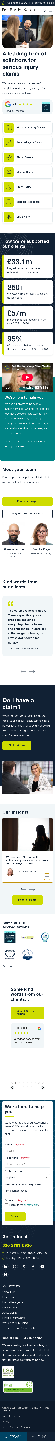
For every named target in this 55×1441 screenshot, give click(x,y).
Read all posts (27, 900)
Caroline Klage (41, 550)
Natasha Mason (29, 872)
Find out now (17, 746)
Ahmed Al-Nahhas (14, 550)
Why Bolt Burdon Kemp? (27, 514)
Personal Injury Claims (30, 142)
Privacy (5, 1422)
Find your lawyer (27, 501)
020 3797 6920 (17, 1246)
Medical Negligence (28, 202)
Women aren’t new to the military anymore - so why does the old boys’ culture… (27, 860)
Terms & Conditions (11, 1416)
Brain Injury (23, 217)
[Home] (18, 10)
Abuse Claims (25, 157)
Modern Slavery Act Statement (16, 1428)
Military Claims (25, 172)
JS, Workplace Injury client (24, 649)
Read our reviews (15, 111)
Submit (15, 1216)
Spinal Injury (24, 187)
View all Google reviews (26, 1012)
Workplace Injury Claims (31, 128)
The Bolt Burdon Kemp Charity (18, 1328)
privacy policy (31, 1205)
